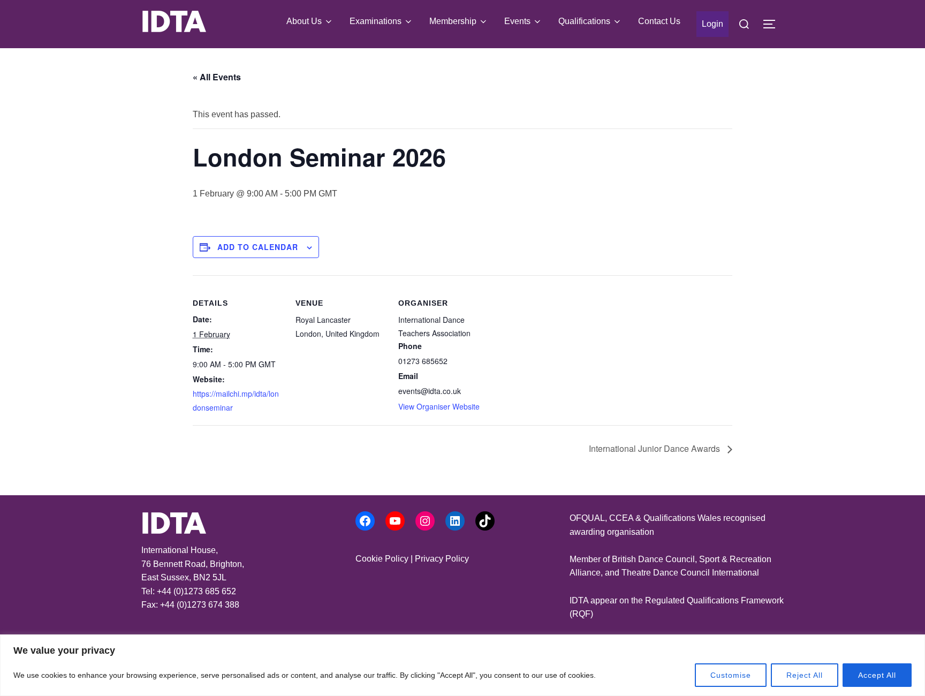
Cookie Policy (381, 558)
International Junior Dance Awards (655, 448)
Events (517, 21)
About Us (304, 21)
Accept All (877, 675)
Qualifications (584, 21)
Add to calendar (257, 246)
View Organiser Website (439, 406)
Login (712, 23)
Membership (452, 21)
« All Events (217, 77)
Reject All (804, 675)
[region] (462, 665)
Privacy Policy (442, 558)
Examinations (375, 21)
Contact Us (659, 21)
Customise (730, 675)
